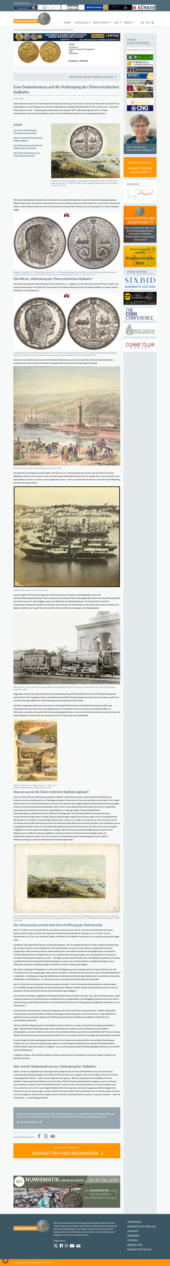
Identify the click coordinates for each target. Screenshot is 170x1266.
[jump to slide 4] (63, 63)
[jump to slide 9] (75, 63)
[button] (5, 1260)
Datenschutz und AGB (141, 1226)
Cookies (132, 1240)
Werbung (133, 1235)
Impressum (134, 1221)
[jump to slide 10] (78, 63)
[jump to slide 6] (68, 63)
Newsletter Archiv (139, 1249)
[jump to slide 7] (70, 63)
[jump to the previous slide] (17, 49)
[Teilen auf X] (46, 1138)
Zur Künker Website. (27, 1121)
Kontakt (132, 1231)
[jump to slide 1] (55, 63)
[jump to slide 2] (58, 63)
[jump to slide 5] (65, 63)
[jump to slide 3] (60, 63)
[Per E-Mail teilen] (53, 1138)
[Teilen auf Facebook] (39, 1138)
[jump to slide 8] (73, 63)
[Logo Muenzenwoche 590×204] (32, 19)
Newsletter (134, 1244)
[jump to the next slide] (116, 49)
